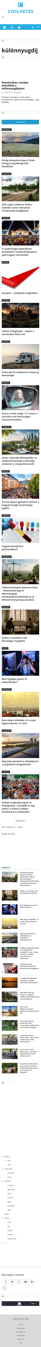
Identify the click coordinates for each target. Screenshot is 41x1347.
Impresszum (21, 1328)
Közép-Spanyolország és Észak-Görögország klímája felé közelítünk (18, 163)
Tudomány (9, 1169)
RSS (21, 1343)
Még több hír (20, 821)
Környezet (6, 129)
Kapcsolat (20, 1339)
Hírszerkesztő (17, 92)
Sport (9, 1193)
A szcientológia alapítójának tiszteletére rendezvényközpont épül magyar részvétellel (19, 251)
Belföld (6, 471)
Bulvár (5, 262)
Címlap (20, 1324)
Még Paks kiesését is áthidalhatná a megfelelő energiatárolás (20, 763)
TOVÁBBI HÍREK (24, 122)
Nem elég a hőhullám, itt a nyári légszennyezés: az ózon (19, 722)
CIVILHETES (20, 11)
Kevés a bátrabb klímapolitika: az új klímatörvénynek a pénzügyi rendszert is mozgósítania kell (19, 460)
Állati (9, 1210)
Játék (9, 1202)
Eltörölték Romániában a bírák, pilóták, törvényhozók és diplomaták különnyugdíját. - (19, 98)
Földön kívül (11, 1239)
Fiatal (7, 1214)
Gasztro (10, 1198)
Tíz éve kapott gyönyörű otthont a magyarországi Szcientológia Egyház (20, 505)
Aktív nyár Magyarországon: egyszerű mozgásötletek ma (29, 1010)
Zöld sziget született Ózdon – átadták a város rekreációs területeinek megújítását (17, 207)
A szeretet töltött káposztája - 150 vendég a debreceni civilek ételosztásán (29, 1038)
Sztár (9, 1222)
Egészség (6, 515)
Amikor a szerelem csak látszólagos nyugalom (14, 639)
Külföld (6, 218)
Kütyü (5, 648)
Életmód (6, 342)
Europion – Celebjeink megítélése (19, 293)
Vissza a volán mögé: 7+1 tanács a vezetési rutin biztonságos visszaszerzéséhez (20, 416)
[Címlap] (20, 4)
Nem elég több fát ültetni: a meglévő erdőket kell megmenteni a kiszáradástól (29, 995)
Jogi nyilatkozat (21, 1332)
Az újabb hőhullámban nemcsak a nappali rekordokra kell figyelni (29, 980)
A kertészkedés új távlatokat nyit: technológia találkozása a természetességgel (29, 1024)
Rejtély (9, 1230)
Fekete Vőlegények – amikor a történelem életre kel (18, 333)
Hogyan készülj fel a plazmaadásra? (12, 548)
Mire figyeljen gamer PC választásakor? (14, 681)
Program (10, 1185)
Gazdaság (6, 174)
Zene (9, 1165)
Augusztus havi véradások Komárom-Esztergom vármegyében (29, 966)
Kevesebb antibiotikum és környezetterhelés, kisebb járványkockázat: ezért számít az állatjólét (29, 1068)
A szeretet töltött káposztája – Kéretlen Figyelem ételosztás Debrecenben (28, 1052)
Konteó (10, 1235)
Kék (8, 1226)
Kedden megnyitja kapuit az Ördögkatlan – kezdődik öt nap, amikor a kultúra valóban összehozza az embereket (18, 807)
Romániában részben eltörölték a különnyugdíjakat (15, 85)
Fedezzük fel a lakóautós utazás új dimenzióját (20, 374)
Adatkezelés (21, 1335)
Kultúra (6, 300)
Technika (10, 1173)
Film (8, 1161)
